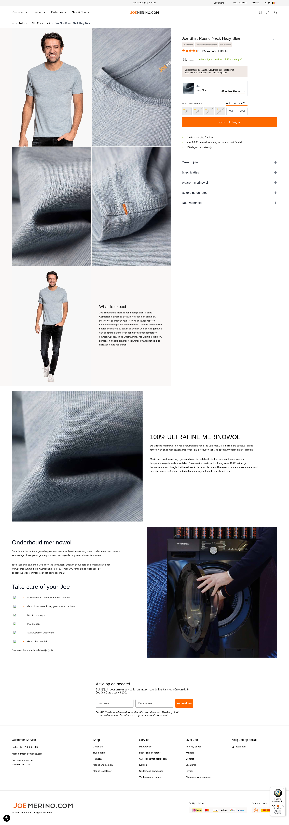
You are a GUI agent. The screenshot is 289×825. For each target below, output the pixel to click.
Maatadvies (145, 746)
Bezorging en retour (149, 752)
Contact (190, 758)
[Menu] (284, 789)
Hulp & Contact (239, 3)
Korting (143, 764)
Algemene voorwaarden (198, 777)
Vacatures (191, 764)
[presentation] (271, 3)
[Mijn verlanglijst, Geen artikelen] (260, 12)
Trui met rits (99, 752)
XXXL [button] (242, 111)
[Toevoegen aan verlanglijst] (273, 38)
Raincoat (97, 758)
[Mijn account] (267, 12)
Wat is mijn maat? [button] (235, 103)
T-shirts (23, 23)
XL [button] (220, 111)
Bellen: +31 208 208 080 (25, 747)
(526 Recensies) (219, 50)
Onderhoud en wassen (151, 771)
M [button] (198, 111)
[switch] (277, 812)
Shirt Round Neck (41, 23)
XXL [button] (231, 111)
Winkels (255, 3)
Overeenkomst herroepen (153, 758)
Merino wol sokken (103, 764)
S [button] (186, 111)
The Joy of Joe (193, 746)
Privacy (189, 771)
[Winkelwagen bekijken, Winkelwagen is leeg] (275, 12)
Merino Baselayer (102, 771)
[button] (144, 2)
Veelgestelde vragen (150, 777)
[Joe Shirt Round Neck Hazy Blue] (51, 87)
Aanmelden (184, 703)
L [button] (209, 111)
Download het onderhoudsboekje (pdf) (32, 650)
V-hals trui (98, 746)
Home (13, 23)
